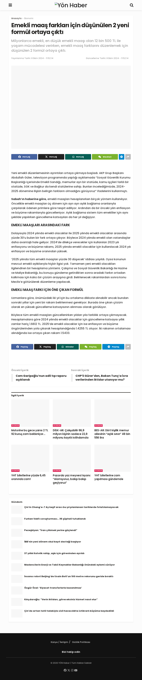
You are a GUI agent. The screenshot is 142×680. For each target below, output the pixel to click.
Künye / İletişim (59, 642)
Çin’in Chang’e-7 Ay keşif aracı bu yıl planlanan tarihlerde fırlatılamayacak (71, 507)
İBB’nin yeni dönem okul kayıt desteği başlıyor (52, 541)
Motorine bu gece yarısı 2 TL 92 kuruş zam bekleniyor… (29, 432)
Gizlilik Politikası (81, 642)
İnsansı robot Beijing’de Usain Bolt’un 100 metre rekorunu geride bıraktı (68, 576)
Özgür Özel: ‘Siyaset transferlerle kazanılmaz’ (53, 587)
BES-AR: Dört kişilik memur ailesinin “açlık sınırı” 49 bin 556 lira (112, 433)
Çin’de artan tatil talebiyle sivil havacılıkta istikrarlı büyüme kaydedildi (69, 611)
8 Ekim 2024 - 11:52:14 (42, 58)
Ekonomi (28, 18)
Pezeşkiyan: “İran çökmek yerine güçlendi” (50, 530)
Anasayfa (16, 18)
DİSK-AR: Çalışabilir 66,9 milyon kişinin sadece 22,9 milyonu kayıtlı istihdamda (70, 433)
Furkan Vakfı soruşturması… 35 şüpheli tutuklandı (55, 518)
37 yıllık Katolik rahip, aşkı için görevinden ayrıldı (54, 553)
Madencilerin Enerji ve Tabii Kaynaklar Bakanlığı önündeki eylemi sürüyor (69, 564)
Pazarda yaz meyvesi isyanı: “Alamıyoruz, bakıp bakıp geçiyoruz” (72, 479)
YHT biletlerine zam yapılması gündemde (108, 477)
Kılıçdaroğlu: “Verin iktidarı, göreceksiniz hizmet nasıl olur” (61, 599)
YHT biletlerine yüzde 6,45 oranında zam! (28, 477)
